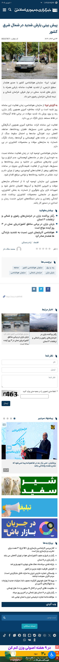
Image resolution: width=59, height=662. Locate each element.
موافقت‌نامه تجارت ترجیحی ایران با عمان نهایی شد (32, 597)
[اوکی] (34, 640)
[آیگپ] (29, 635)
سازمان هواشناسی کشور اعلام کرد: (16, 334)
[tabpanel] (29, 447)
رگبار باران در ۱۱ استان (45, 560)
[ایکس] (49, 635)
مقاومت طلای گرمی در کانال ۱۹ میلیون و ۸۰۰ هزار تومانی (30, 588)
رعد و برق (50, 267)
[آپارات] (39, 635)
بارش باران (50, 272)
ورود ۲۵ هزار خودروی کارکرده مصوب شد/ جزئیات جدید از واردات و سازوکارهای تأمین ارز (28, 582)
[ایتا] (24, 635)
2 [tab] (11, 418)
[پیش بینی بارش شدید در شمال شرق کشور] (29, 60)
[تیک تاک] (4, 635)
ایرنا (33, 10)
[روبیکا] (44, 635)
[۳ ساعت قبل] (29, 440)
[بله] (34, 635)
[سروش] (19, 635)
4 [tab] (4, 418)
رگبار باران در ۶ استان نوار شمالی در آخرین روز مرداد (33, 592)
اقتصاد (36, 242)
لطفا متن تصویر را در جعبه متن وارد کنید (40, 391)
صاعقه (16, 267)
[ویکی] (29, 640)
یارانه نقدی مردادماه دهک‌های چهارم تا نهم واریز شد (32, 564)
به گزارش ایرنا (51, 105)
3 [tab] (7, 418)
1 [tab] (14, 418)
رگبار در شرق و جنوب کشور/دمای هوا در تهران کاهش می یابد (29, 555)
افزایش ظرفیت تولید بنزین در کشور (39, 569)
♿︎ (52, 654)
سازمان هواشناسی (18, 272)
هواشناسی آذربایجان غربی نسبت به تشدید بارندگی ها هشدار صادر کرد (28, 234)
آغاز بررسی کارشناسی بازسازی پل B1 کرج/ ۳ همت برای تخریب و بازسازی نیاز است (31, 550)
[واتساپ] (24, 640)
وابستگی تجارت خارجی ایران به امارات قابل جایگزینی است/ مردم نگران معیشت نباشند (29, 575)
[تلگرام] (54, 635)
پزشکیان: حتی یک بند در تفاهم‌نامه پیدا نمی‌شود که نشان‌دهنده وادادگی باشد (34, 464)
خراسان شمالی (36, 272)
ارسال (6, 403)
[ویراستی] (14, 635)
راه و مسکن (26, 242)
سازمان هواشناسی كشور (32, 267)
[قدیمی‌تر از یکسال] (44, 322)
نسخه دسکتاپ (29, 626)
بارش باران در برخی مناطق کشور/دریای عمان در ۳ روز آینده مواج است (28, 226)
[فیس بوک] (9, 635)
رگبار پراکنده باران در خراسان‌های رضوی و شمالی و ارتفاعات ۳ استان (28, 218)
